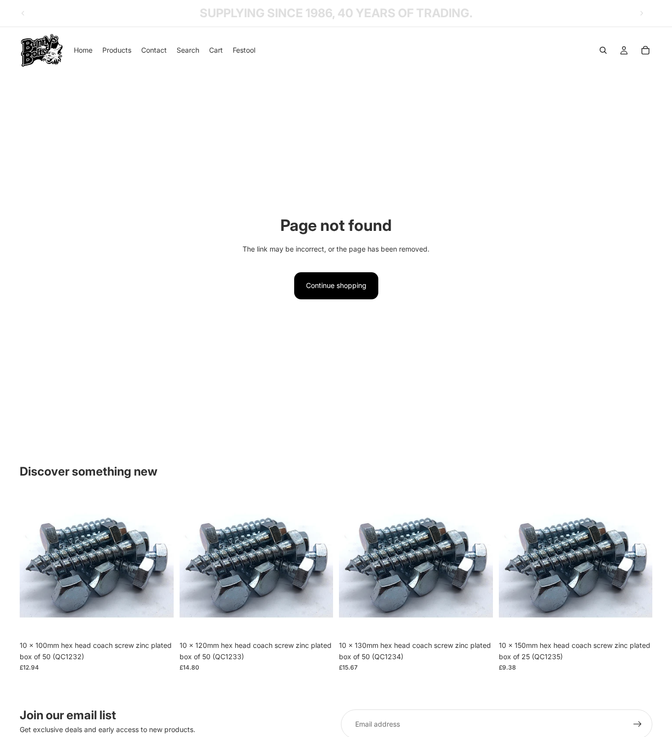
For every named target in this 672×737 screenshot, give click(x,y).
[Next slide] (641, 13)
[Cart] (645, 50)
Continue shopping (336, 285)
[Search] (603, 50)
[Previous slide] (23, 13)
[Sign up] (637, 724)
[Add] (158, 621)
